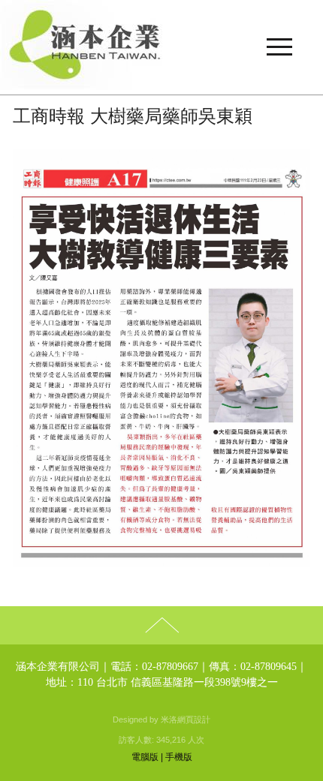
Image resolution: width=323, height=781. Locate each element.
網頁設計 (193, 719)
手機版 (178, 757)
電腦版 (144, 757)
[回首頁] (161, 47)
